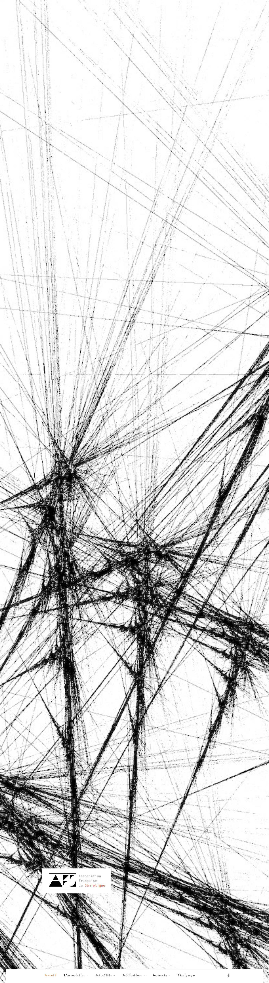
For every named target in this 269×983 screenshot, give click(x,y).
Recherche (160, 976)
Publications (132, 976)
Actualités (104, 976)
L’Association (74, 976)
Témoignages (187, 976)
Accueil (50, 976)
